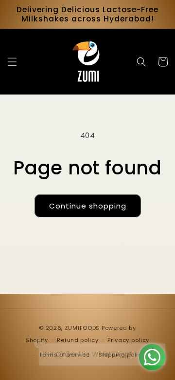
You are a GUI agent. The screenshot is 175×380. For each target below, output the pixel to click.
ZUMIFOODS (82, 328)
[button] (12, 62)
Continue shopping (87, 206)
